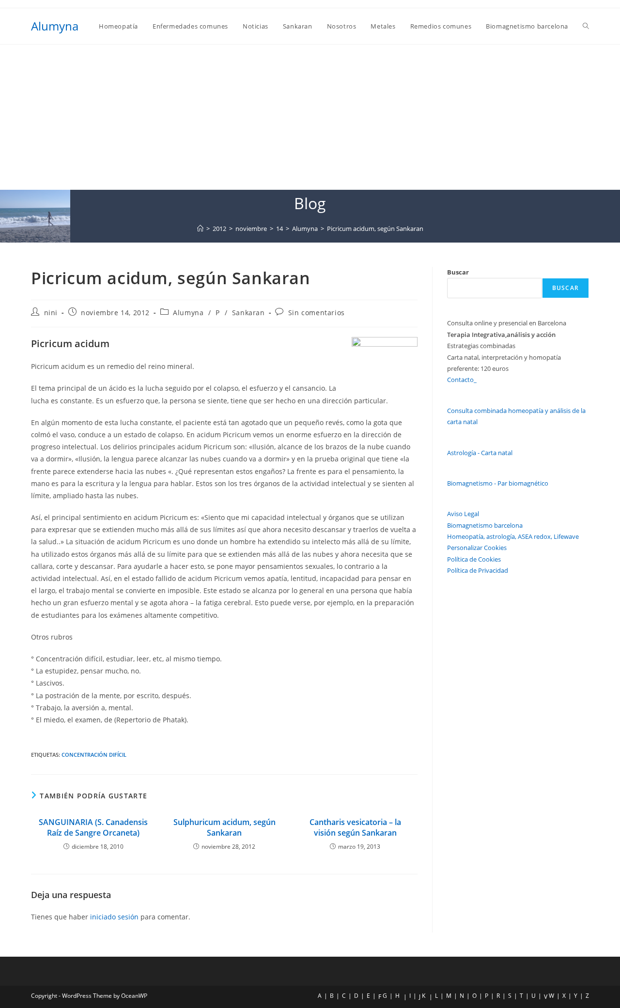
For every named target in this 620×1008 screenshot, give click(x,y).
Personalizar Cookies (477, 547)
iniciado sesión (114, 916)
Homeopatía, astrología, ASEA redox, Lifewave (513, 536)
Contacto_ (462, 379)
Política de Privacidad (477, 570)
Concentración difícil (94, 754)
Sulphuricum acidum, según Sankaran (224, 827)
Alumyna (54, 26)
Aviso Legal (463, 513)
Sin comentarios (316, 312)
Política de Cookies (474, 559)
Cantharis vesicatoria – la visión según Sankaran (355, 827)
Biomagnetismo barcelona (485, 525)
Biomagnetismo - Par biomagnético (497, 483)
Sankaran (248, 312)
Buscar (458, 272)
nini (51, 312)
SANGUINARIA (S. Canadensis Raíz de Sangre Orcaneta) (93, 827)
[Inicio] (200, 228)
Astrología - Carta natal (479, 452)
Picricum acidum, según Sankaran (375, 228)
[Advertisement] (310, 117)
